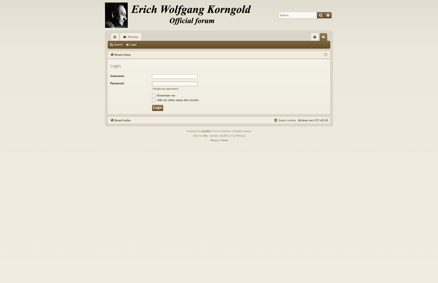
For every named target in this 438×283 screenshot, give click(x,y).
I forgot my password (165, 88)
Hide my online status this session (177, 100)
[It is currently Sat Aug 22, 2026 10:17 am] (325, 55)
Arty (205, 135)
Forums (133, 37)
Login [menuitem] (324, 38)
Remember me (165, 95)
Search (118, 44)
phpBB (206, 131)
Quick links (116, 38)
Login (133, 44)
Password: (117, 83)
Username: (117, 76)
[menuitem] (315, 37)
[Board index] (181, 15)
